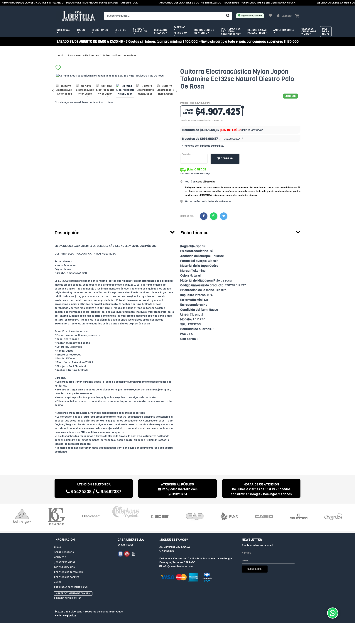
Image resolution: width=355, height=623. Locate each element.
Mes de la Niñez (325, 31)
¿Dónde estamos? (64, 562)
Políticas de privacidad (68, 572)
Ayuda (57, 582)
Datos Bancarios (64, 567)
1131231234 (179, 494)
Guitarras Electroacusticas (119, 55)
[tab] (115, 232)
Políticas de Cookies (66, 577)
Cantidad (186, 154)
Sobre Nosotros (64, 552)
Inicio (61, 55)
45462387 (110, 492)
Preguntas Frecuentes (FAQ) (71, 587)
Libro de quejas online (67, 598)
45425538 (81, 492)
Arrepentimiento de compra (73, 593)
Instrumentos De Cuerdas (83, 55)
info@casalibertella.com (179, 489)
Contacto (60, 557)
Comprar (226, 158)
